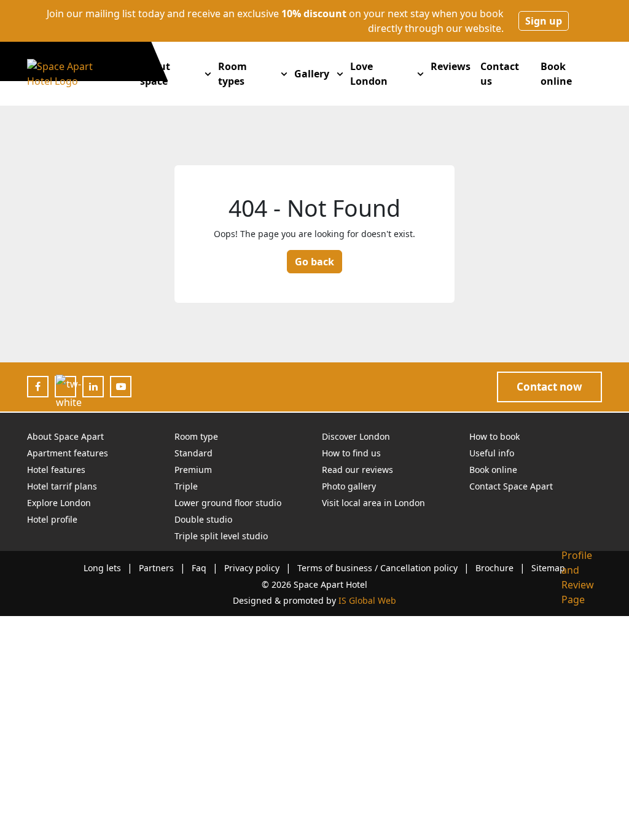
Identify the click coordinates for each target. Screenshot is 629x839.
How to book (494, 436)
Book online (556, 74)
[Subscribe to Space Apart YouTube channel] (121, 386)
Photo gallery (349, 486)
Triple (186, 486)
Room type (196, 436)
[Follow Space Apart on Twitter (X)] (69, 393)
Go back (314, 261)
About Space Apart (65, 436)
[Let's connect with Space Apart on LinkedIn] (93, 386)
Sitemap (548, 568)
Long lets (102, 568)
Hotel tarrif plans (62, 486)
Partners (156, 568)
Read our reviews (357, 469)
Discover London (356, 436)
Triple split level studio (221, 536)
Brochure (494, 568)
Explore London (59, 503)
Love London (369, 74)
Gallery (311, 73)
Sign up (543, 21)
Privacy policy (251, 568)
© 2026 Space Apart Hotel (314, 584)
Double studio (203, 519)
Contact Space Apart (511, 486)
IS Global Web (367, 600)
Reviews (451, 66)
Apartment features (67, 453)
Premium (193, 469)
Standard (193, 453)
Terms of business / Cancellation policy (377, 568)
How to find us (351, 453)
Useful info (491, 453)
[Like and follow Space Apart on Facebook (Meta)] (38, 386)
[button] (207, 73)
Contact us (499, 74)
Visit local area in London (373, 503)
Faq (199, 568)
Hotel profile (52, 519)
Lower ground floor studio (227, 503)
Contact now (549, 387)
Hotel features (56, 469)
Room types (232, 74)
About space (155, 74)
